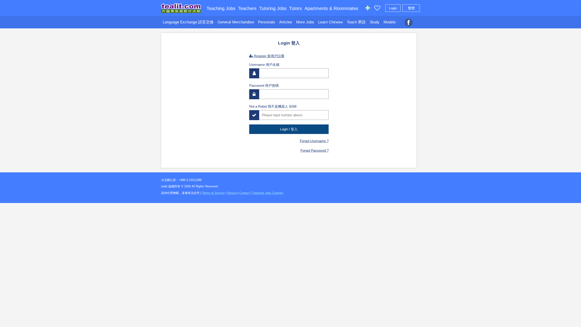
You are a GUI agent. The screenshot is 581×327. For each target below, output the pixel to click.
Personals (266, 22)
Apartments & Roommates (331, 8)
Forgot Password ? (314, 150)
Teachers (247, 8)
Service (232, 193)
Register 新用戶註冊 (268, 56)
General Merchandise (236, 22)
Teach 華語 (356, 22)
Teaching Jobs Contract (267, 193)
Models (390, 22)
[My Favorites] (377, 9)
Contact (244, 193)
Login (393, 8)
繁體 (411, 8)
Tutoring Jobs (272, 8)
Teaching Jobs (221, 8)
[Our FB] (408, 20)
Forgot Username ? (314, 141)
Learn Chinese (330, 22)
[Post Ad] (367, 9)
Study (374, 22)
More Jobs (305, 22)
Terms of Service (213, 193)
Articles (285, 22)
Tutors (295, 8)
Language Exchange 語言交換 (188, 22)
